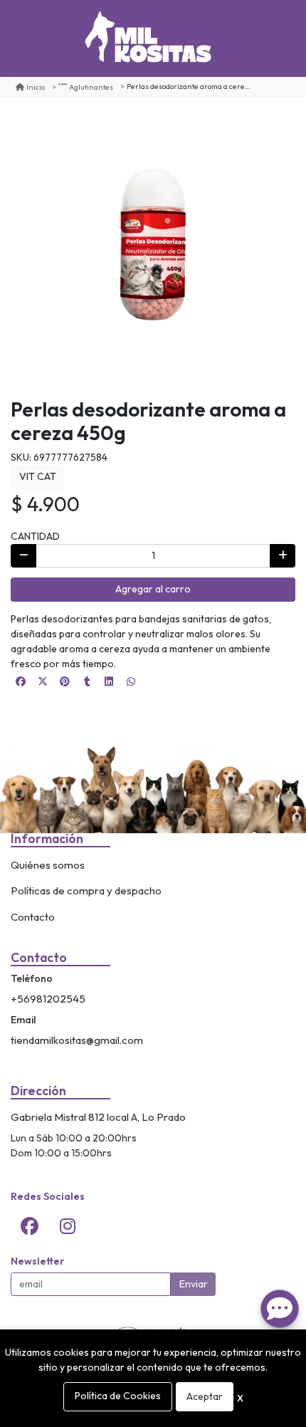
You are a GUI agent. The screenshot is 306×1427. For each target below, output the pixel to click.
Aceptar (204, 1396)
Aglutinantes (91, 87)
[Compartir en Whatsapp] (131, 681)
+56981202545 (48, 998)
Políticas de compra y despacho (86, 890)
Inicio (35, 87)
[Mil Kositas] (148, 38)
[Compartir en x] (43, 681)
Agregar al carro (153, 588)
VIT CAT (37, 476)
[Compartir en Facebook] (21, 681)
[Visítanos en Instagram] (67, 1226)
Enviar (193, 1283)
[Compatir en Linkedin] (109, 681)
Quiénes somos (48, 865)
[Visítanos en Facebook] (30, 1226)
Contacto (33, 917)
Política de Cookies (118, 1395)
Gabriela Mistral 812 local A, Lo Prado (98, 1117)
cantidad (35, 536)
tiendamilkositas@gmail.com (77, 1040)
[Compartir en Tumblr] (87, 681)
